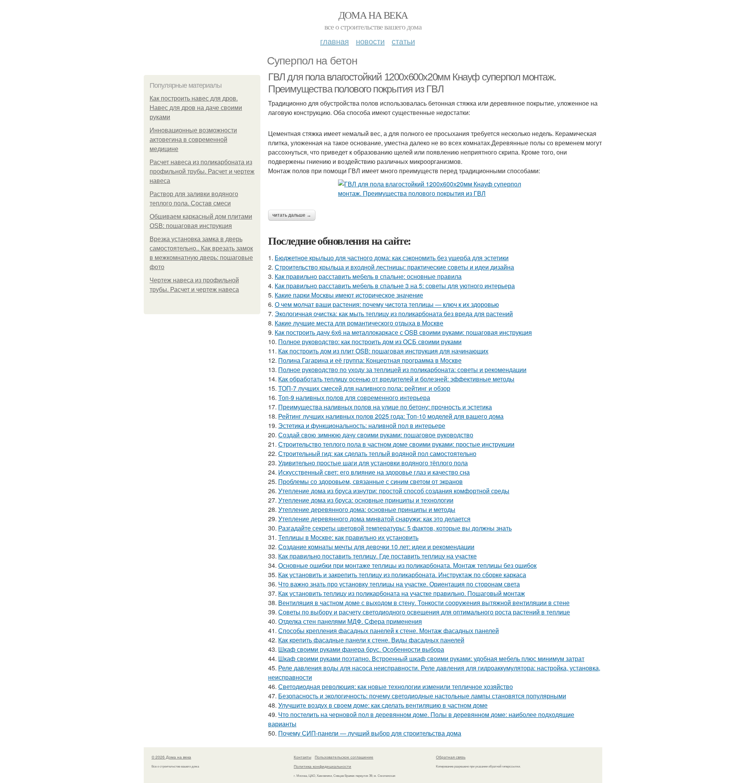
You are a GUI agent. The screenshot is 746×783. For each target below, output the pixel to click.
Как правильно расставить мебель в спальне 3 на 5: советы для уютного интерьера (395, 285)
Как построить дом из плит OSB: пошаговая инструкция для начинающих (383, 350)
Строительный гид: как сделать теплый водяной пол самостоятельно (377, 453)
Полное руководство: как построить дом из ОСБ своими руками (370, 341)
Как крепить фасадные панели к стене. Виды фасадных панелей (371, 639)
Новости (370, 41)
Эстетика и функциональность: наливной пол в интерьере (361, 425)
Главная (334, 41)
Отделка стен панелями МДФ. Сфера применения (350, 621)
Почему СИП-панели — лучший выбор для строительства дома (369, 733)
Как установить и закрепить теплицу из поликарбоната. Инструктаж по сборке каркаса (402, 574)
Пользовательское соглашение (344, 757)
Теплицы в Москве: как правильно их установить (348, 537)
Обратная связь (450, 757)
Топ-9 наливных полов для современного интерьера (354, 397)
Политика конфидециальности (322, 766)
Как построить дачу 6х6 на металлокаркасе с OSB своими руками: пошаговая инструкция (403, 332)
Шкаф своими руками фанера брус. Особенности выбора (361, 649)
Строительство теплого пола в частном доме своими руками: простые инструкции (396, 444)
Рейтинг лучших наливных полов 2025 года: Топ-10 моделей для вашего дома (391, 416)
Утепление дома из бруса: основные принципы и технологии (365, 500)
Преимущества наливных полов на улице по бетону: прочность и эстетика (385, 406)
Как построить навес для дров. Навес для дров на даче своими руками (196, 107)
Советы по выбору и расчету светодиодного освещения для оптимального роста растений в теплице (424, 611)
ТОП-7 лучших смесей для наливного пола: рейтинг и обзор (364, 388)
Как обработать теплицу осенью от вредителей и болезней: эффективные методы (396, 378)
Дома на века (373, 14)
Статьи (403, 41)
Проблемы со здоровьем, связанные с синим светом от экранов (370, 481)
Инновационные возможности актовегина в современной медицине (193, 139)
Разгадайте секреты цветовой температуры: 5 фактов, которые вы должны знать (395, 528)
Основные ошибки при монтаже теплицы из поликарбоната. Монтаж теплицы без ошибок (407, 565)
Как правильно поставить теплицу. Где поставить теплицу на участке (377, 556)
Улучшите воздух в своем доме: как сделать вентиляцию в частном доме (383, 705)
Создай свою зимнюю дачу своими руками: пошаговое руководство (375, 434)
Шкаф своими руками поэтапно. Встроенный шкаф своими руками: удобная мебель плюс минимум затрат (431, 658)
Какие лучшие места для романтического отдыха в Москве (359, 322)
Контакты (302, 757)
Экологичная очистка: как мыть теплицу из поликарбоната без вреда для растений (394, 313)
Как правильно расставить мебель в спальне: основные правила (368, 276)
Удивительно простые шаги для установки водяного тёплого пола (373, 462)
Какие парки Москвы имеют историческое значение (349, 295)
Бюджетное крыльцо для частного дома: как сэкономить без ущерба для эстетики (392, 257)
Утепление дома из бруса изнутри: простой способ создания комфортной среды (393, 490)
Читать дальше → (291, 215)
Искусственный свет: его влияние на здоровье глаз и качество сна (374, 472)
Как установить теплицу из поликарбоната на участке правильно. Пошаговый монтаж (401, 593)
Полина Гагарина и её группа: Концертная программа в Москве (370, 360)
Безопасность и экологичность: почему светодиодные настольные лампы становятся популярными (422, 695)
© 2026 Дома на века (171, 757)
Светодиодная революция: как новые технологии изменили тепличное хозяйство (395, 686)
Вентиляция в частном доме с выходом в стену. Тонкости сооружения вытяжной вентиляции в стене (424, 602)
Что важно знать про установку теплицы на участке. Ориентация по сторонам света (399, 583)
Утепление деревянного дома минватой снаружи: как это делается (374, 518)
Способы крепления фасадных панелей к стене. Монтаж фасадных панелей (388, 630)
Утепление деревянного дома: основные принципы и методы (366, 509)
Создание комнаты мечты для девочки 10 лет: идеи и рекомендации (376, 546)
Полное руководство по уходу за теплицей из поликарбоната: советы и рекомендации (402, 369)
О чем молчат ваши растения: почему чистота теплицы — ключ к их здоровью (387, 304)
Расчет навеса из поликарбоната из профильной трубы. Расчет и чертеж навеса (202, 171)
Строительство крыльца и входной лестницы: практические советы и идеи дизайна (394, 267)
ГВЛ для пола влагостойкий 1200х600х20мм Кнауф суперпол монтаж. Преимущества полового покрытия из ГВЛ (412, 83)
